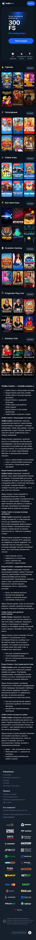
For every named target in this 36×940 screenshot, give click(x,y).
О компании (7, 775)
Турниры (6, 780)
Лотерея (6, 783)
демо (6, 88)
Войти (30, 3)
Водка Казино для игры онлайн (18, 393)
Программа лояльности (11, 777)
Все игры (30, 68)
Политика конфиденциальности (14, 799)
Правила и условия (9, 794)
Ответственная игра (10, 797)
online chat (18, 814)
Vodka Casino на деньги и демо (18, 414)
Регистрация (21, 41)
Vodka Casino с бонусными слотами (20, 390)
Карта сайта (7, 802)
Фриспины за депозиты (11, 786)
